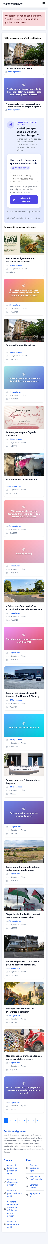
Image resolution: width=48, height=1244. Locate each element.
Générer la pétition (25, 200)
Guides (8, 1160)
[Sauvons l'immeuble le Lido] (24, 59)
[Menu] (43, 3)
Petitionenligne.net (12, 3)
